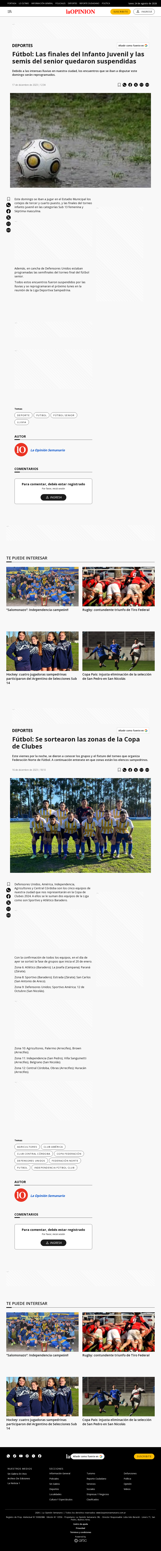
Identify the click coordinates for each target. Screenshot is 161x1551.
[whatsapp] (124, 85)
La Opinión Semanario (47, 450)
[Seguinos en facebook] (40, 1456)
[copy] (147, 85)
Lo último (24, 3)
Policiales (60, 3)
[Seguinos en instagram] (27, 1456)
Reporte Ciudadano (89, 3)
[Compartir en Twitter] (136, 85)
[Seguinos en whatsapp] (8, 1456)
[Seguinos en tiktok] (14, 1456)
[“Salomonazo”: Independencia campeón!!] (42, 586)
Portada (12, 3)
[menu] (9, 12)
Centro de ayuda (80, 1524)
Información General (42, 3)
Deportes (72, 3)
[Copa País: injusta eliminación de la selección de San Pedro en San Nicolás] (118, 651)
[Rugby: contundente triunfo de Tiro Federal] (118, 586)
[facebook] (130, 85)
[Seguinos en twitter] (33, 1456)
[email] (141, 85)
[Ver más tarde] (119, 85)
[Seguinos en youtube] (21, 1456)
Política (106, 3)
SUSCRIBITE (121, 11)
